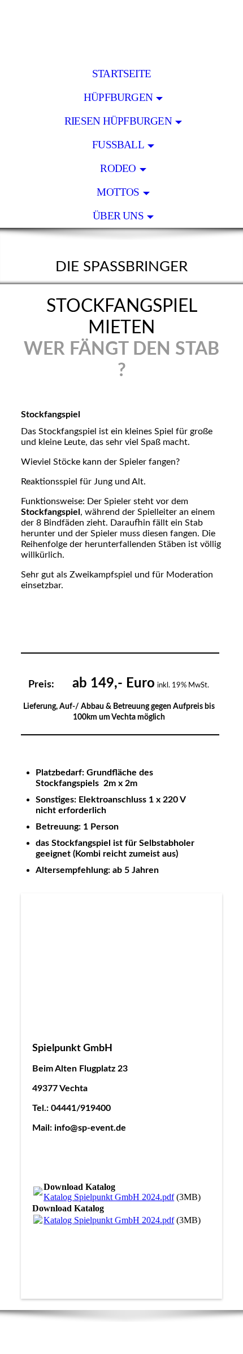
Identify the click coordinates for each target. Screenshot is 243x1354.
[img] (121, 31)
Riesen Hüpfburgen (118, 121)
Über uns (118, 216)
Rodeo (118, 168)
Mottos (118, 192)
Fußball (118, 145)
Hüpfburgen (118, 97)
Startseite (121, 74)
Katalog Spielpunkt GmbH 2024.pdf (109, 1197)
